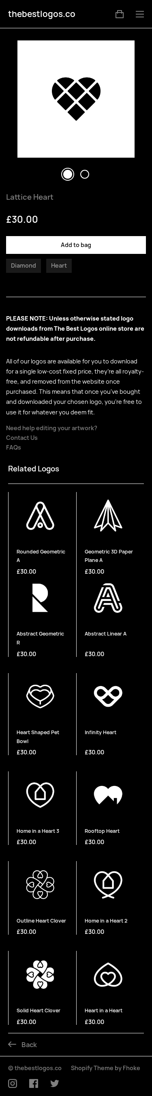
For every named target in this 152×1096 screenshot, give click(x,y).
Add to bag (76, 245)
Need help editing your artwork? (51, 428)
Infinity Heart (100, 732)
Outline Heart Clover (41, 920)
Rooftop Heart (102, 831)
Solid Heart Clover (38, 1010)
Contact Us (22, 438)
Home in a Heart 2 (106, 920)
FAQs (13, 447)
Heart (59, 265)
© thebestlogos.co (35, 1068)
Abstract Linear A (105, 633)
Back (28, 1044)
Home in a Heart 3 (38, 831)
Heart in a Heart (103, 1010)
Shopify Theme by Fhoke (105, 1068)
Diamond (23, 265)
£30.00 (26, 571)
